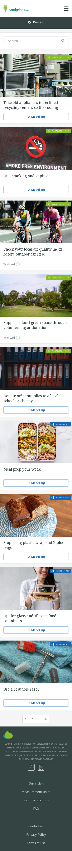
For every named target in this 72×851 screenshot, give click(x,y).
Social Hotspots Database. (38, 759)
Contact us (36, 826)
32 (45, 719)
